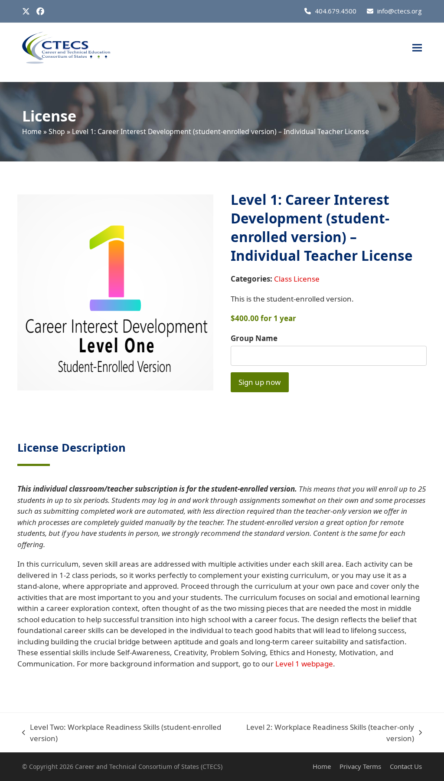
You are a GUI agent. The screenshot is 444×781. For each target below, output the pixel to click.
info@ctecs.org (399, 11)
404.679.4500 (335, 11)
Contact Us (406, 766)
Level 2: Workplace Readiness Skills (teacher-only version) (325, 733)
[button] (417, 48)
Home (32, 131)
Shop (57, 131)
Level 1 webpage (304, 664)
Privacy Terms (360, 766)
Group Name (254, 338)
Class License (297, 279)
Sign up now (259, 382)
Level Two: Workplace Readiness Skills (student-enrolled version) (121, 733)
